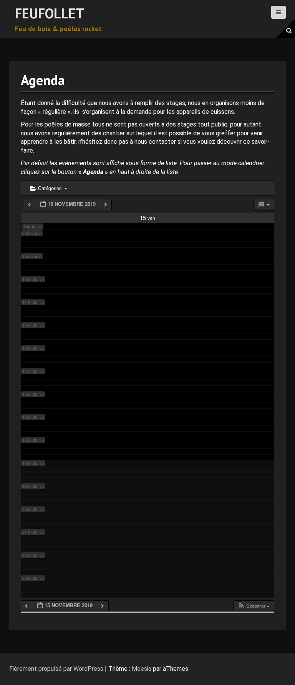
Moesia (141, 668)
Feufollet (49, 13)
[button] (253, 606)
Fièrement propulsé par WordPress (56, 668)
